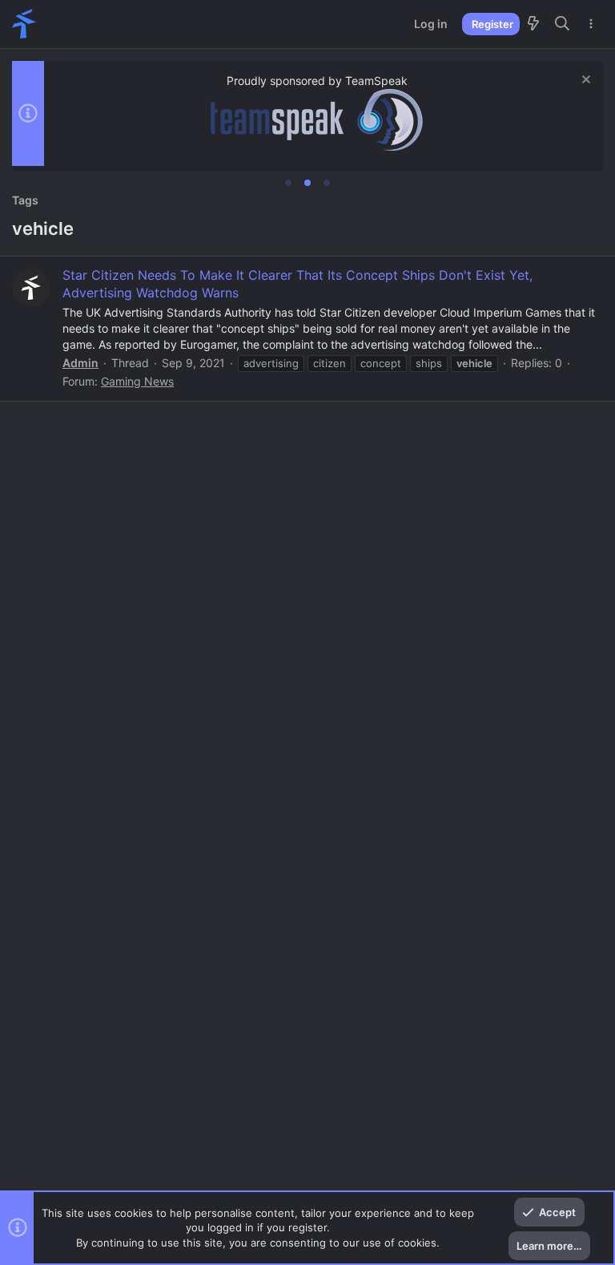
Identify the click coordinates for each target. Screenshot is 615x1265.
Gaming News (137, 381)
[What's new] (533, 24)
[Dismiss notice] (584, 81)
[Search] (562, 24)
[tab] (288, 183)
